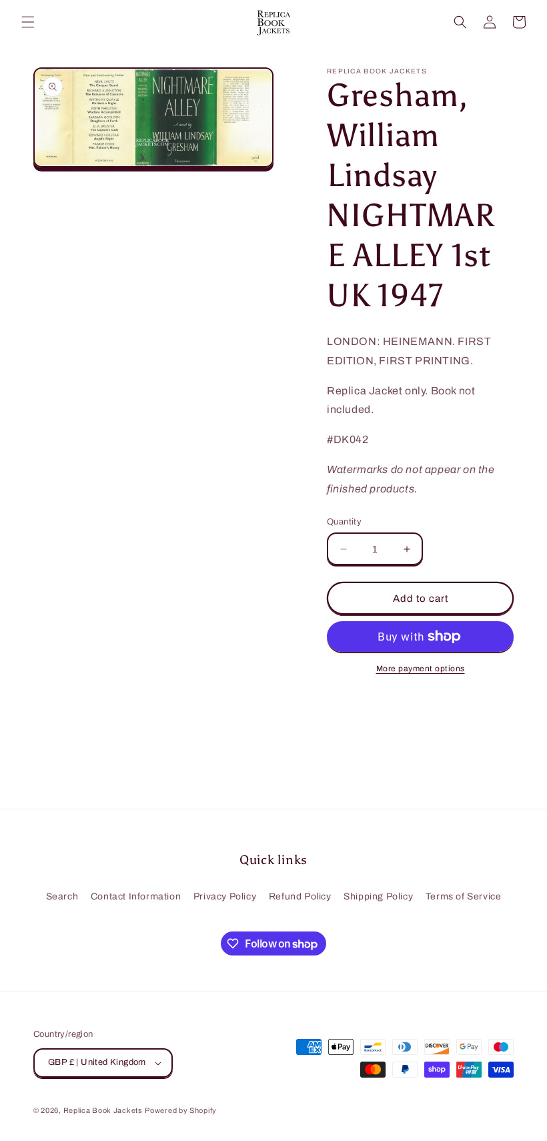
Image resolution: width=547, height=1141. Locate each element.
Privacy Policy (224, 896)
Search (62, 896)
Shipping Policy (378, 896)
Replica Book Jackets (103, 1110)
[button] (28, 22)
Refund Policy (300, 896)
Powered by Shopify (181, 1110)
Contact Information (136, 896)
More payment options (420, 668)
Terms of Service (464, 896)
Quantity (344, 521)
